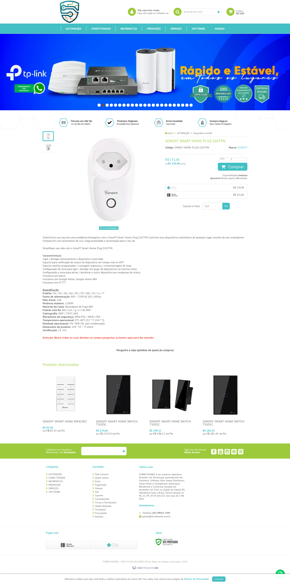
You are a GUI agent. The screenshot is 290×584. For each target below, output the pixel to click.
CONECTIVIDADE (57, 477)
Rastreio (99, 516)
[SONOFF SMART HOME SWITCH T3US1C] (225, 404)
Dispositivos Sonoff (202, 133)
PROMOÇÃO (55, 484)
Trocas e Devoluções (105, 502)
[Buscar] (218, 12)
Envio (97, 481)
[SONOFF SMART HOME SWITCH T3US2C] (172, 404)
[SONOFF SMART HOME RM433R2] (65, 403)
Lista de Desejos (109, 228)
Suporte (99, 495)
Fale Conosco (102, 474)
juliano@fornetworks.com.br (156, 516)
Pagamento (100, 484)
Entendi (218, 579)
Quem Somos (102, 477)
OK (226, 206)
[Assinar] (123, 451)
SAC (97, 491)
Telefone (156, 512)
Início (170, 133)
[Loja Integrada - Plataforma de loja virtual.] (145, 568)
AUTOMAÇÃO (183, 133)
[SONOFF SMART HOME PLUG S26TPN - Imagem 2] (48, 147)
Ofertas (99, 488)
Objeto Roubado (103, 506)
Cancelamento (102, 498)
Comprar (235, 166)
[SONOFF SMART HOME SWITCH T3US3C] (118, 404)
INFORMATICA (56, 481)
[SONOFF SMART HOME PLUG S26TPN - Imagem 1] (48, 136)
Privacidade (101, 513)
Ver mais (65, 412)
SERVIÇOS (54, 488)
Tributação (100, 509)
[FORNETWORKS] (69, 12)
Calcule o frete (191, 206)
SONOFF (242, 147)
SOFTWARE (54, 491)
